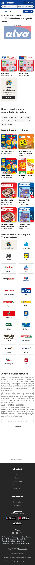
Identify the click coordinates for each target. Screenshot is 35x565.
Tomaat (10, 121)
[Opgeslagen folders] (24, 2)
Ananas (27, 117)
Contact (17, 478)
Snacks (4, 117)
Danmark (20, 539)
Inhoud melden (17, 481)
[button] (28, 2)
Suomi (26, 539)
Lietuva (23, 541)
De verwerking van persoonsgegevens (17, 561)
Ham (11, 117)
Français (4, 541)
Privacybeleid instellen (17, 553)
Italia (18, 541)
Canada (28, 537)
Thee (4, 121)
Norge (12, 543)
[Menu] (32, 2)
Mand (10, 124)
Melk (28, 121)
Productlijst (17, 488)
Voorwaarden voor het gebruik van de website (17, 557)
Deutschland (12, 539)
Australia (22, 537)
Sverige (17, 543)
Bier (16, 117)
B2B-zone (17, 505)
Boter (4, 124)
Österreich (15, 537)
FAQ (17, 474)
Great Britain (12, 541)
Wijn (21, 117)
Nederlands (5, 543)
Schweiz (4, 539)
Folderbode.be (22, 549)
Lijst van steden (17, 485)
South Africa (25, 543)
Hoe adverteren (17, 502)
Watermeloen (20, 121)
